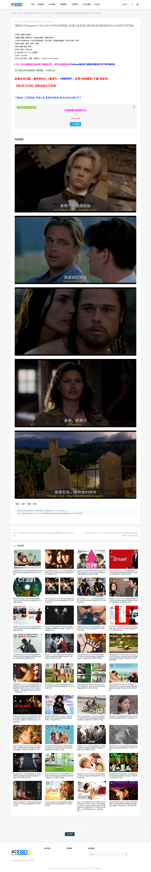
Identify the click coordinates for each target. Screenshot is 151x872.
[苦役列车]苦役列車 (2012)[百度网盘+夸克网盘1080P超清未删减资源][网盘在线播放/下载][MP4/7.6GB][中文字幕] (59, 776)
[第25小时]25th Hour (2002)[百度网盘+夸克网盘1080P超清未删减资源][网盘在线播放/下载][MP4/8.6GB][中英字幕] (123, 572)
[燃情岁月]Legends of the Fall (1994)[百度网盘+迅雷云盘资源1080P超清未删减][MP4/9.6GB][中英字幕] (52, 513)
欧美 (32, 13)
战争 (23, 504)
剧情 (17, 504)
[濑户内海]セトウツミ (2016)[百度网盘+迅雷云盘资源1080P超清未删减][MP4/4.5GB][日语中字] (91, 600)
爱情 (29, 504)
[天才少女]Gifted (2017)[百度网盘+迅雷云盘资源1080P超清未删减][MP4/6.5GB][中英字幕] (59, 804)
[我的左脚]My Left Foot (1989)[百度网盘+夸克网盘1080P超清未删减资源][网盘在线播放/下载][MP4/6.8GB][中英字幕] (91, 656)
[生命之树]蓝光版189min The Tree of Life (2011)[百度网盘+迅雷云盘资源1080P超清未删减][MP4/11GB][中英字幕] (91, 686)
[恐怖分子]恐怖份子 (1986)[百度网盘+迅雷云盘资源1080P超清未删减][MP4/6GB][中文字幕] (27, 804)
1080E (20, 13)
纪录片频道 (87, 4)
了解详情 (81, 834)
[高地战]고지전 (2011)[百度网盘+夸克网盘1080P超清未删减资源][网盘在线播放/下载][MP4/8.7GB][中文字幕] (91, 748)
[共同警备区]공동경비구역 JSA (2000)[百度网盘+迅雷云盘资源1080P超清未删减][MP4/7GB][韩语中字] (59, 572)
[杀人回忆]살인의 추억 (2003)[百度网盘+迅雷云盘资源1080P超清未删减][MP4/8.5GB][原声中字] (59, 600)
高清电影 (27, 13)
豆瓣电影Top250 (40, 21)
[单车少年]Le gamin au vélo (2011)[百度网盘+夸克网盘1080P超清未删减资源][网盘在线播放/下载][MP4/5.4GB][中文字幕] (91, 718)
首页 (32, 4)
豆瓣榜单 (31, 21)
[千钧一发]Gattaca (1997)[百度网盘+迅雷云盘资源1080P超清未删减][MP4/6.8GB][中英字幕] (43, 534)
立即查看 (69, 834)
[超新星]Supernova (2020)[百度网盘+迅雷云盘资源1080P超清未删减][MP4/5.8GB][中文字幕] (91, 628)
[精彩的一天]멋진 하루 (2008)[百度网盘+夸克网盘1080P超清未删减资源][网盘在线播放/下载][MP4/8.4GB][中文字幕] (123, 600)
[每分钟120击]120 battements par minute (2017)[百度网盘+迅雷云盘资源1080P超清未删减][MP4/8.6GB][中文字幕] (91, 572)
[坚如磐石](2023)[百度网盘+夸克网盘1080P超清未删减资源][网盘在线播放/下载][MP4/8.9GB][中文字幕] (123, 776)
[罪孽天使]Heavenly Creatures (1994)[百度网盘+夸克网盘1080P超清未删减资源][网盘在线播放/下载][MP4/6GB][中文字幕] (27, 748)
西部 (34, 504)
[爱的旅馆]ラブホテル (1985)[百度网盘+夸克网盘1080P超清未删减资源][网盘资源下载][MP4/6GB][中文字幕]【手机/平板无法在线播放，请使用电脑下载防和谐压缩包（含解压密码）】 (27, 688)
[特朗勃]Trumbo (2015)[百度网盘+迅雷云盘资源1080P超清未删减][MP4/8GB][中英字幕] (27, 572)
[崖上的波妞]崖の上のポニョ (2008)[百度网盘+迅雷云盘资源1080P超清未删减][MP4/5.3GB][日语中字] (111, 534)
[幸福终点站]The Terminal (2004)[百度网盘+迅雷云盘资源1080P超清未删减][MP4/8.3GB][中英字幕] (27, 628)
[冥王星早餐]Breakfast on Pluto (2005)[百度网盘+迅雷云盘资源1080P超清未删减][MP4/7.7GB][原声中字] (58, 718)
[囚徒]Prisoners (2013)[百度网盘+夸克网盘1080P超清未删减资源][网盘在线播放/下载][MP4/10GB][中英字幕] (27, 776)
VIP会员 (97, 4)
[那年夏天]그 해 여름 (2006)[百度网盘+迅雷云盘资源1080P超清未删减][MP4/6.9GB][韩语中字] (59, 686)
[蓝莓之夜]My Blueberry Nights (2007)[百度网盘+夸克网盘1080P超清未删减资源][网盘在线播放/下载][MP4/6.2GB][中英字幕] (123, 804)
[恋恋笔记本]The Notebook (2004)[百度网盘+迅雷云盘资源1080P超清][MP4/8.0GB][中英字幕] (91, 776)
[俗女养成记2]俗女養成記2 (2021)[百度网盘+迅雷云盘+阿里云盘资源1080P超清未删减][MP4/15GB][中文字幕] (59, 748)
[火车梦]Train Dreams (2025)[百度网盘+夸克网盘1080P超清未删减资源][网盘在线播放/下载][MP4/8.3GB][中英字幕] (27, 656)
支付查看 (76, 124)
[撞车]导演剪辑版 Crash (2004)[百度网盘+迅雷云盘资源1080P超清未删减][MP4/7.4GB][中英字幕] (27, 600)
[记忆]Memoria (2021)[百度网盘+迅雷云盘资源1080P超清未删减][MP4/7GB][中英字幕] (123, 748)
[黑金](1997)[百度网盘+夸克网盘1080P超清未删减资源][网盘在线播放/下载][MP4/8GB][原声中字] (59, 628)
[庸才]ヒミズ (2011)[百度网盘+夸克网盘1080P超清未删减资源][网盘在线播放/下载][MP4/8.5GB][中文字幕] (59, 656)
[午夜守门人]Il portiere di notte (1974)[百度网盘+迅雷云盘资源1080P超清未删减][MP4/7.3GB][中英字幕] (123, 628)
